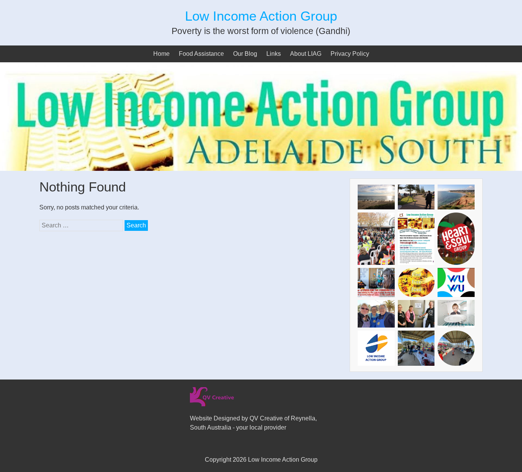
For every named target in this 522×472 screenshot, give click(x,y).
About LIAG (305, 53)
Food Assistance (201, 53)
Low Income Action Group (261, 15)
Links (273, 53)
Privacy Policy (350, 53)
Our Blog (245, 53)
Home (161, 53)
